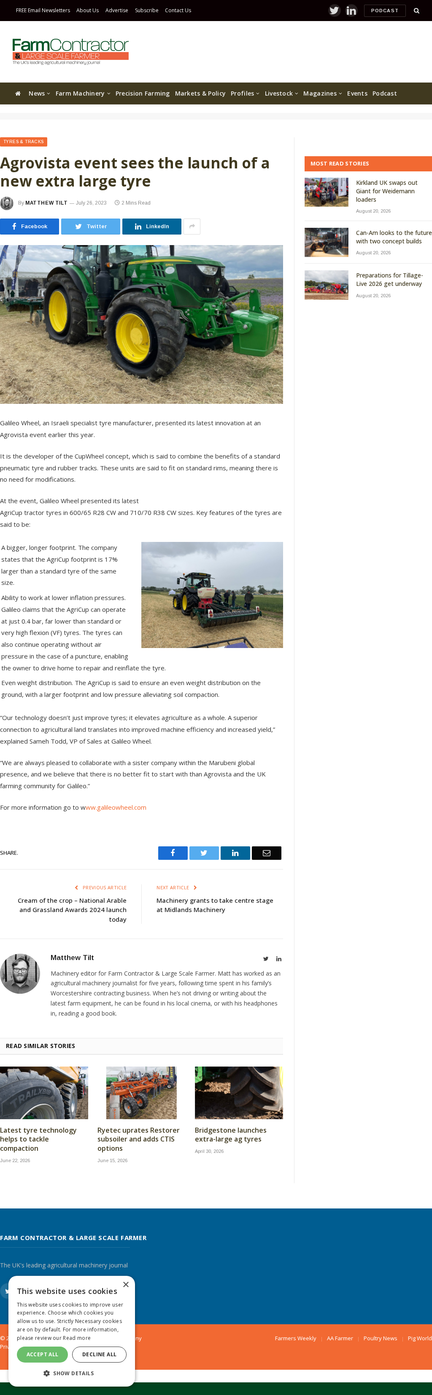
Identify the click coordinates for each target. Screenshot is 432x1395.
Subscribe (147, 10)
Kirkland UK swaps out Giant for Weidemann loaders (387, 191)
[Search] (415, 10)
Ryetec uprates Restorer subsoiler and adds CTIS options (138, 1139)
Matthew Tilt (46, 203)
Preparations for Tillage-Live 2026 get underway (389, 279)
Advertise (116, 10)
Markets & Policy (200, 93)
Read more (77, 1338)
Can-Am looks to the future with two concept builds (394, 237)
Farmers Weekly (295, 1338)
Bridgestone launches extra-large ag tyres (231, 1135)
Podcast (385, 10)
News (37, 93)
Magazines (320, 93)
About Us (87, 10)
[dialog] (71, 1331)
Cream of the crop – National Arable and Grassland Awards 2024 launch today (72, 909)
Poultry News (380, 1338)
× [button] (125, 1285)
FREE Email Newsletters (43, 10)
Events (357, 93)
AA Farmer (340, 1338)
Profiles (242, 93)
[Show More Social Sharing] (192, 227)
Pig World (420, 1338)
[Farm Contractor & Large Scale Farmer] (71, 52)
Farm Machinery (80, 93)
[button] (72, 1373)
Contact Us (178, 10)
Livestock (279, 93)
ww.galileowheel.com (116, 807)
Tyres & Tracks (23, 141)
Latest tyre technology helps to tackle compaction (38, 1139)
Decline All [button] (99, 1354)
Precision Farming (143, 93)
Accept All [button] (43, 1354)
